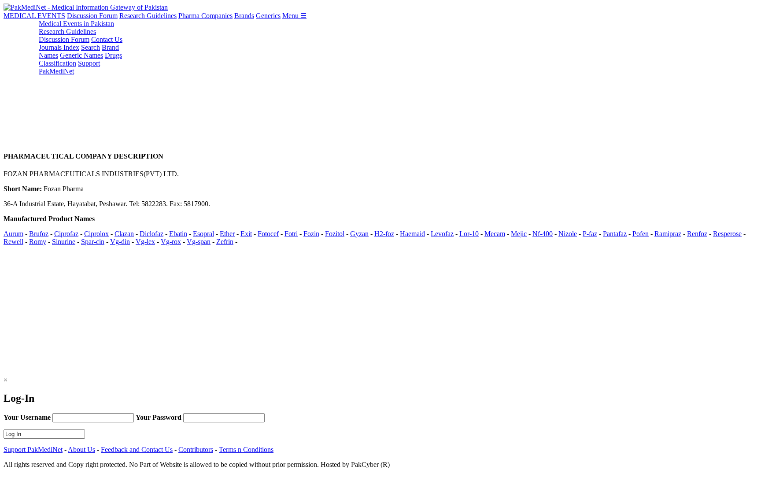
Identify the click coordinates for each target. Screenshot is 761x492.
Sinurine (63, 241)
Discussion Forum (92, 15)
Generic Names (81, 55)
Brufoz (38, 233)
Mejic (519, 233)
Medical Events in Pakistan (76, 23)
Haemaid (412, 233)
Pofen (640, 233)
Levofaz (442, 233)
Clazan (124, 233)
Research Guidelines (148, 15)
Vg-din (120, 241)
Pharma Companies (205, 15)
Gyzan (359, 233)
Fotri (291, 233)
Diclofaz (151, 233)
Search (90, 47)
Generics (268, 15)
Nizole (567, 233)
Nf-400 (542, 233)
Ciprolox (96, 233)
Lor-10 (469, 233)
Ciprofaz (66, 233)
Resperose (727, 233)
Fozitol (334, 233)
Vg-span (199, 241)
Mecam (494, 233)
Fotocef (268, 233)
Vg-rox (171, 241)
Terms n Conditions (246, 449)
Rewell (13, 241)
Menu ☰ (294, 15)
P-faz (590, 233)
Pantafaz (615, 233)
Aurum (13, 233)
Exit (246, 233)
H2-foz (384, 233)
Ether (227, 233)
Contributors (195, 449)
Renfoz (697, 233)
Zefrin (224, 241)
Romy (37, 241)
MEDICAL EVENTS (34, 15)
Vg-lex (145, 241)
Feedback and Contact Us (137, 449)
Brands (244, 15)
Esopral (203, 233)
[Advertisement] (268, 81)
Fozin (311, 233)
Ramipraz (667, 233)
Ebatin (178, 233)
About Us (81, 449)
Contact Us (106, 39)
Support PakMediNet (69, 67)
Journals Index (59, 47)
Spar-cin (92, 241)
